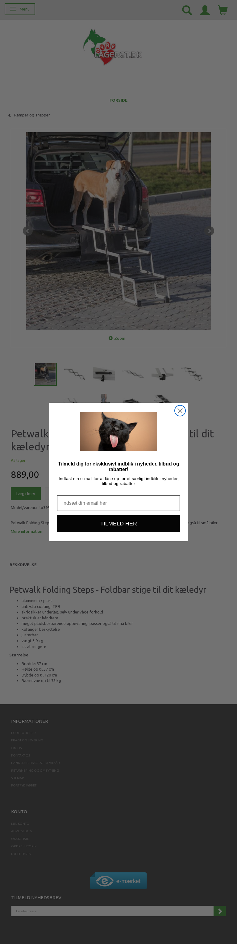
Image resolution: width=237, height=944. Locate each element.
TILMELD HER (118, 523)
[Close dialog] (180, 410)
